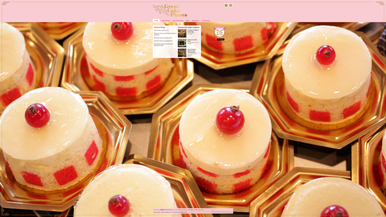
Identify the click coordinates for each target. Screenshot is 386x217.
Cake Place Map (177, 20)
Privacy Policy (157, 212)
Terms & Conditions (165, 212)
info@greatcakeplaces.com (180, 212)
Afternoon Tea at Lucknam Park (163, 40)
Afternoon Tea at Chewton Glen (163, 37)
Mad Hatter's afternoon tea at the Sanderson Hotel (163, 44)
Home (156, 20)
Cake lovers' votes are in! (161, 30)
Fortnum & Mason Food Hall (193, 30)
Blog (187, 20)
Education (195, 20)
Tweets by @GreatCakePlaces (217, 41)
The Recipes (206, 20)
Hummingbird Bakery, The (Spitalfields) (191, 51)
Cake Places (165, 20)
